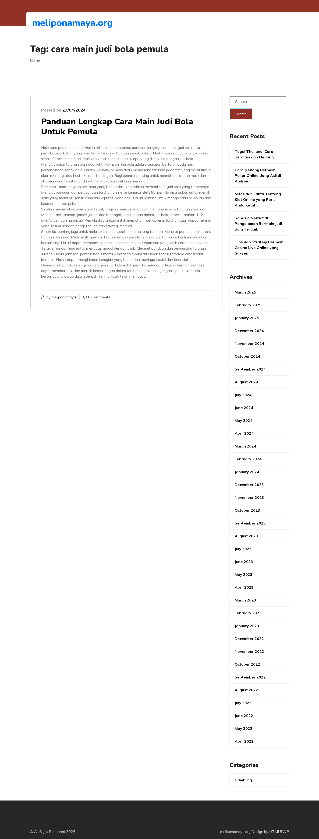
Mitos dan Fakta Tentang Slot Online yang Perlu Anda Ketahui (258, 199)
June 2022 (244, 715)
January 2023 (247, 625)
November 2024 (249, 343)
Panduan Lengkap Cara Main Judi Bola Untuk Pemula (117, 126)
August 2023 (246, 536)
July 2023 (243, 548)
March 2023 (245, 600)
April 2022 (244, 741)
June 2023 (244, 561)
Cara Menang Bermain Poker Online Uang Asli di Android (258, 175)
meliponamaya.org (57, 23)
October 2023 (247, 510)
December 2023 (249, 484)
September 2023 (250, 523)
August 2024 (246, 382)
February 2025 (248, 305)
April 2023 (244, 587)
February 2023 (248, 613)
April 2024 (244, 433)
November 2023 (249, 497)
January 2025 (247, 317)
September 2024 (250, 369)
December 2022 (249, 638)
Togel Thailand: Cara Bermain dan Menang (254, 154)
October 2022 (247, 664)
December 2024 (249, 330)
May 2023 (243, 574)
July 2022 (243, 702)
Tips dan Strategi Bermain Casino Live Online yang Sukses (259, 247)
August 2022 (246, 690)
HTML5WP (279, 831)
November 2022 (249, 651)
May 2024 (243, 420)
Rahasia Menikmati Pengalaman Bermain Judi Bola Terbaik (258, 223)
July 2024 (243, 394)
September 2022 (250, 677)
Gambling (243, 780)
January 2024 (247, 471)
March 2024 (245, 446)
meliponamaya (64, 297)
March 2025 (245, 292)
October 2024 (247, 356)
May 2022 (243, 728)
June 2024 (244, 407)
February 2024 (248, 459)
